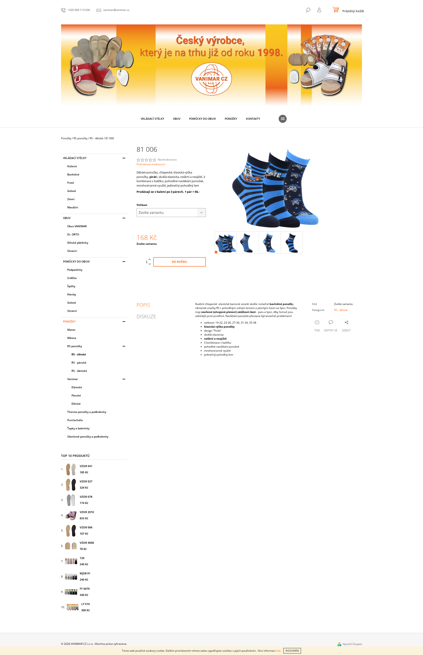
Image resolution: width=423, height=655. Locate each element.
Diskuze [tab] (146, 316)
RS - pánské (78, 362)
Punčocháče (75, 420)
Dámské (76, 387)
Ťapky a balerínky (78, 428)
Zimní (70, 199)
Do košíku (179, 262)
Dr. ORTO (73, 234)
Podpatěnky (74, 270)
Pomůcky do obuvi (76, 261)
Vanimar (72, 379)
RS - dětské (78, 354)
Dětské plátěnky (77, 243)
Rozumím (292, 651)
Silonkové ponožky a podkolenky (87, 436)
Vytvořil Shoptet (352, 644)
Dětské (76, 404)
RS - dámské (79, 371)
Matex (71, 330)
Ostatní (72, 251)
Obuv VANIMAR (77, 226)
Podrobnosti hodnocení (151, 164)
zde (278, 651)
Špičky (71, 286)
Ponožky (69, 321)
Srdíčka (72, 278)
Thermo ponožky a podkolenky (86, 412)
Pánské (76, 395)
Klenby (71, 294)
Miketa (71, 338)
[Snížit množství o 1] (149, 264)
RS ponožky (74, 346)
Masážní (72, 207)
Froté (70, 183)
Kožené (72, 166)
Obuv (66, 218)
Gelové (71, 191)
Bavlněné (73, 174)
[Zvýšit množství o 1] (149, 259)
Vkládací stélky (74, 158)
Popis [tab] (143, 304)
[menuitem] (152, 119)
